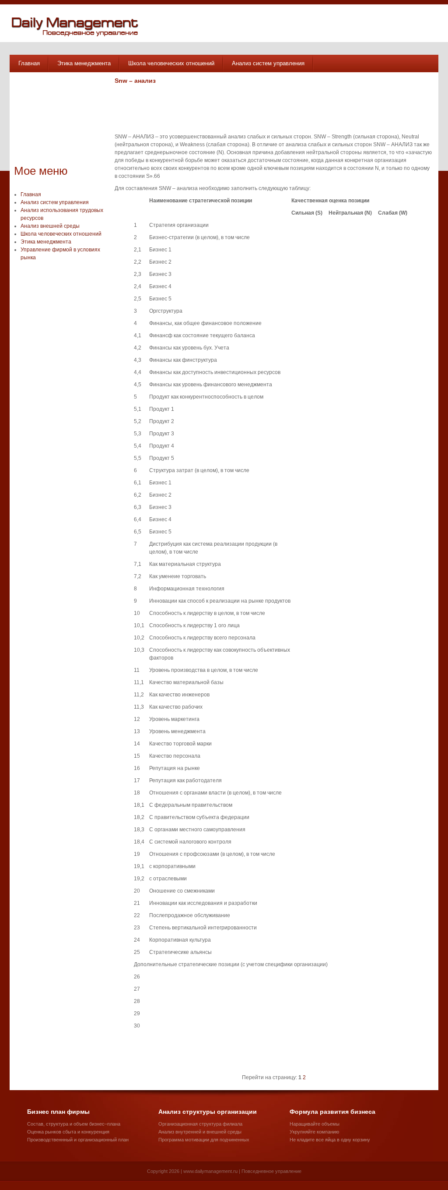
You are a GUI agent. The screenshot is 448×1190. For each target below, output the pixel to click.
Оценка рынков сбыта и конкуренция (68, 1131)
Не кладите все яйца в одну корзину (330, 1139)
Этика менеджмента (84, 63)
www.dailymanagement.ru (210, 1171)
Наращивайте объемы (315, 1123)
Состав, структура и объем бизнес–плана (73, 1123)
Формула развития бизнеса (332, 1111)
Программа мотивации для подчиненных (203, 1139)
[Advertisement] (58, 120)
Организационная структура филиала (200, 1123)
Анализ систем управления (268, 63)
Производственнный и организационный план (78, 1139)
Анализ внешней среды (50, 226)
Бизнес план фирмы (58, 1111)
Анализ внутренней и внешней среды (200, 1131)
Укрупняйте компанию (314, 1131)
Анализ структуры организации (207, 1111)
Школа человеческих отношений (171, 63)
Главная (29, 63)
